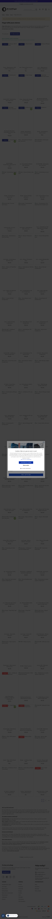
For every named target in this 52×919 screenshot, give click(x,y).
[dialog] (26, 459)
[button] (26, 468)
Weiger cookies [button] (26, 465)
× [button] (42, 449)
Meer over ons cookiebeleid (26, 459)
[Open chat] (3, 916)
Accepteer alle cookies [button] (26, 462)
